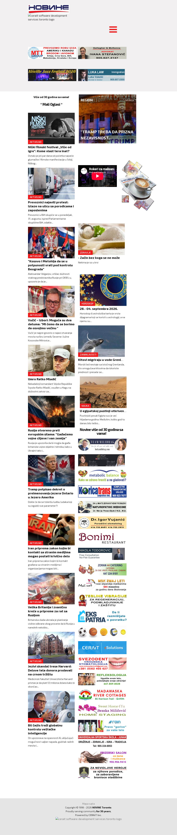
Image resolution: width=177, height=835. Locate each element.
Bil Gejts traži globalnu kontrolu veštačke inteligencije (45, 729)
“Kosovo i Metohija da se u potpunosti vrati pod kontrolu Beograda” (50, 265)
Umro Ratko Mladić (42, 379)
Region (87, 100)
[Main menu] (31, 27)
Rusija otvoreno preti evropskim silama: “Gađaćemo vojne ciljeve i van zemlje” (50, 434)
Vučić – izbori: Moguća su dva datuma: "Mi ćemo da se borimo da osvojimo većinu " (51, 324)
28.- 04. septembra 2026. (99, 309)
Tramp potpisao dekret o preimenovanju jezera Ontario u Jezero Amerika (50, 493)
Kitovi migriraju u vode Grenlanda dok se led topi (114, 360)
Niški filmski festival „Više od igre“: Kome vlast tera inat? (49, 149)
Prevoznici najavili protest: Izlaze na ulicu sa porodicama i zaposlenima (51, 206)
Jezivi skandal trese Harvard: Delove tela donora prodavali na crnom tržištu (50, 670)
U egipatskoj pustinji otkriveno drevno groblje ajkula (119, 411)
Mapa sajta (88, 803)
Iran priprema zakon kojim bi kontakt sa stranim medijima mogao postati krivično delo (49, 552)
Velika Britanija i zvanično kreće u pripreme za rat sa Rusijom (47, 611)
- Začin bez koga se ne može (99, 258)
